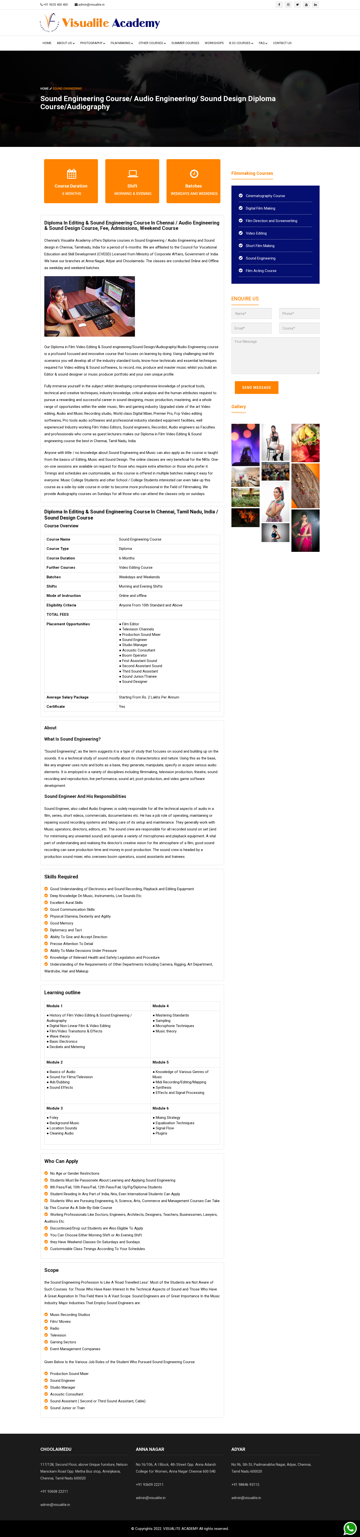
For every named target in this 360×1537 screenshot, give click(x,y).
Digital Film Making (260, 208)
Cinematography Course (265, 196)
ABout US (65, 43)
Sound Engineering (260, 258)
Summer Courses (185, 43)
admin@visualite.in (91, 4)
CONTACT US (282, 43)
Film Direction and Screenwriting (271, 221)
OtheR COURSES (151, 43)
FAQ (262, 43)
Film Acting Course (260, 271)
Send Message (256, 388)
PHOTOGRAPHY (91, 43)
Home (44, 88)
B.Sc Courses (240, 43)
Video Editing (256, 233)
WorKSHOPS (214, 43)
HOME (47, 43)
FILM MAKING (121, 43)
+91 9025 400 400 (55, 4)
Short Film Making (260, 246)
